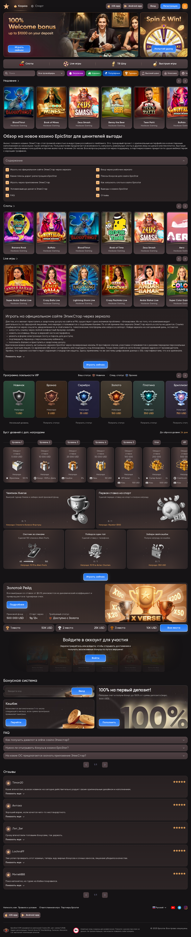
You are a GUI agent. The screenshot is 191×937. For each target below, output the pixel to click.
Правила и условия (27, 908)
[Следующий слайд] (185, 80)
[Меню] (185, 6)
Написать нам (10, 908)
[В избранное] (30, 90)
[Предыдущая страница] (86, 895)
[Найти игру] (6, 73)
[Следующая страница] (105, 895)
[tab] (26, 63)
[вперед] (105, 765)
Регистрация (170, 6)
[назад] (86, 765)
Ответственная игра (49, 908)
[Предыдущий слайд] (178, 80)
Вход (153, 6)
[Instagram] (186, 907)
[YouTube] (173, 907)
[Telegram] (179, 907)
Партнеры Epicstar (70, 908)
